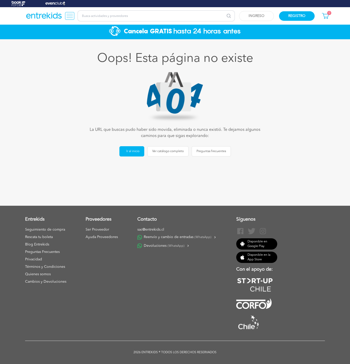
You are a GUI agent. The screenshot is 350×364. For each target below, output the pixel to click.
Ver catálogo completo (168, 151)
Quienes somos (38, 274)
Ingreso (256, 16)
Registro (296, 16)
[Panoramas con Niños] (44, 16)
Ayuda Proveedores (102, 237)
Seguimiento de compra (45, 229)
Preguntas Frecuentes (42, 252)
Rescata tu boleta (39, 237)
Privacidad (33, 259)
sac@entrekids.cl (150, 229)
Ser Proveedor (97, 229)
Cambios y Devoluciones (45, 281)
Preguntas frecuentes (211, 151)
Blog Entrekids (37, 244)
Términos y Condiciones (45, 267)
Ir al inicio (132, 151)
